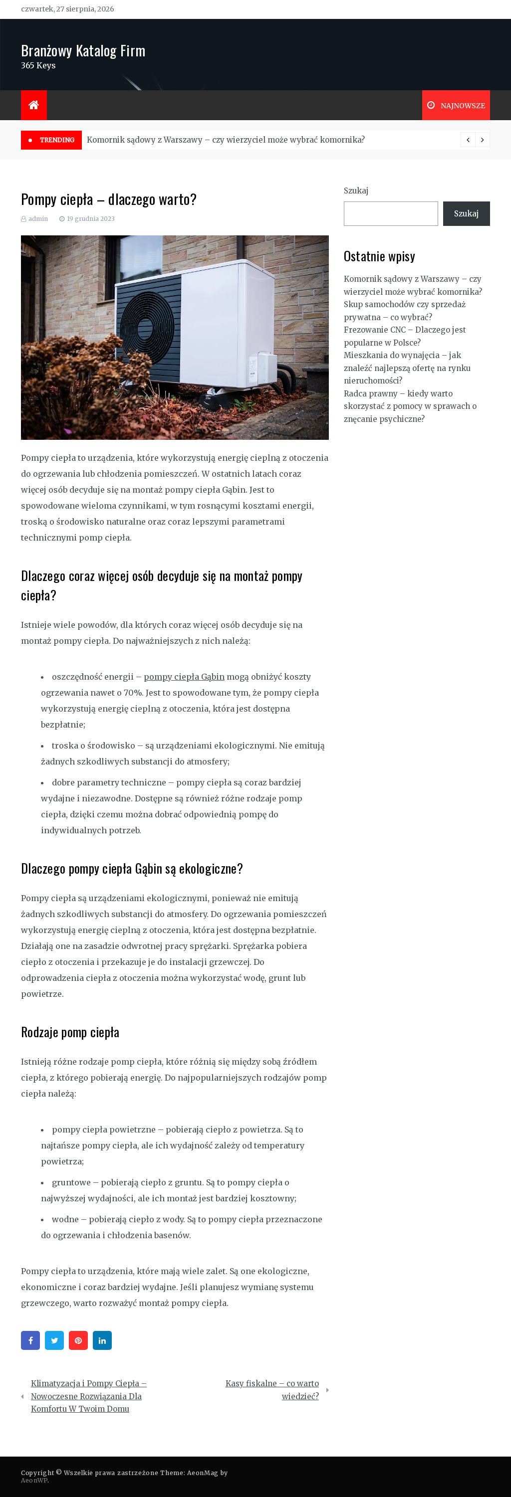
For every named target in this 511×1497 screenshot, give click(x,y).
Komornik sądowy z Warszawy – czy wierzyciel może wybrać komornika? (226, 140)
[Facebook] (30, 1340)
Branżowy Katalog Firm (83, 49)
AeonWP (34, 1480)
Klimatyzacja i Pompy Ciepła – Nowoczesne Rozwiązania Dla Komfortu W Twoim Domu (89, 1396)
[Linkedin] (102, 1340)
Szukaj (356, 190)
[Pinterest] (78, 1340)
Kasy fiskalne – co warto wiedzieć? (272, 1390)
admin (38, 218)
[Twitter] (54, 1340)
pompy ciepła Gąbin (184, 677)
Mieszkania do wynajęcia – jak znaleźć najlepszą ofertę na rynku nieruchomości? (407, 368)
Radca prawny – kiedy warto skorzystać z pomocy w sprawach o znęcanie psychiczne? (410, 406)
